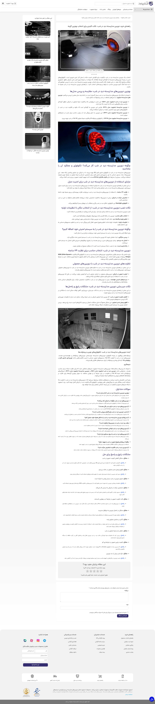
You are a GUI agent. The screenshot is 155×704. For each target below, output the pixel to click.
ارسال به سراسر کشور (55, 680)
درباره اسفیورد (93, 10)
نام (127, 605)
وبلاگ (109, 10)
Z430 (106, 113)
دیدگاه (126, 591)
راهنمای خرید (100, 680)
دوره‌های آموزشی (117, 10)
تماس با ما (103, 10)
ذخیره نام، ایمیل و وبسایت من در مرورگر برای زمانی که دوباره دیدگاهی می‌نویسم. (108, 612)
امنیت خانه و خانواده (125, 18)
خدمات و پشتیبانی (127, 10)
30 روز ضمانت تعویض (32, 680)
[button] (2, 3)
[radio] (87, 572)
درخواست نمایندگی (82, 10)
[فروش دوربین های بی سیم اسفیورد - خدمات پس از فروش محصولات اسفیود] (146, 3)
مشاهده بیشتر (128, 695)
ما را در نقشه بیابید (122, 680)
